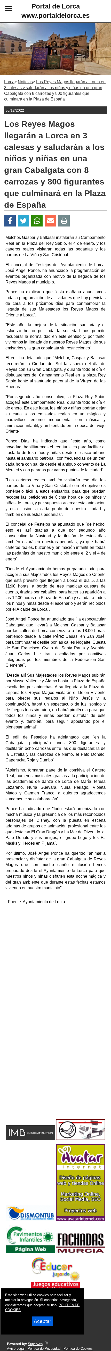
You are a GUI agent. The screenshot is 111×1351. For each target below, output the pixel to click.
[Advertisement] (55, 964)
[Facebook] (10, 220)
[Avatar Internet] (80, 1220)
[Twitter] (23, 220)
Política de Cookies (78, 1348)
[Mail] (50, 220)
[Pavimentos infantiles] (30, 1251)
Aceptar (42, 1321)
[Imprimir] (64, 220)
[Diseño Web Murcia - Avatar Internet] (46, 1344)
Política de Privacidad (44, 1348)
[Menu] (4, 9)
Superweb (35, 1344)
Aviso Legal (16, 1348)
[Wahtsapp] (37, 220)
